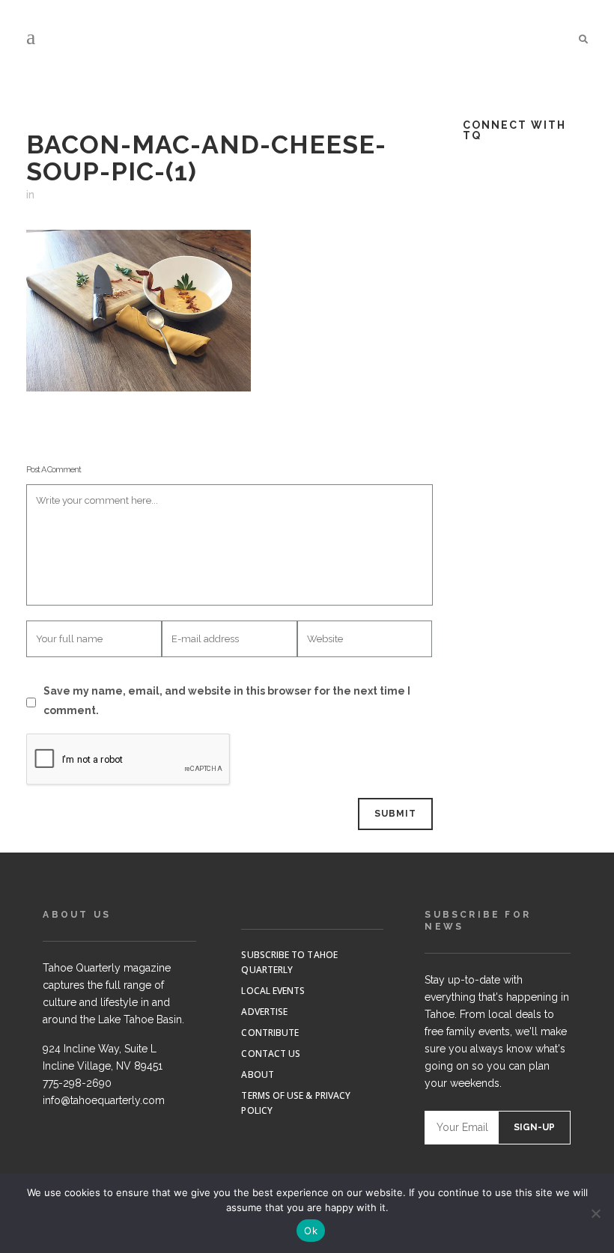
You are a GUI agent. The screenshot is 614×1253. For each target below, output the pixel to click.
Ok (310, 1231)
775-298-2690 (77, 1083)
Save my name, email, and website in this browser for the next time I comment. (226, 700)
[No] (595, 1213)
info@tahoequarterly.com (104, 1100)
